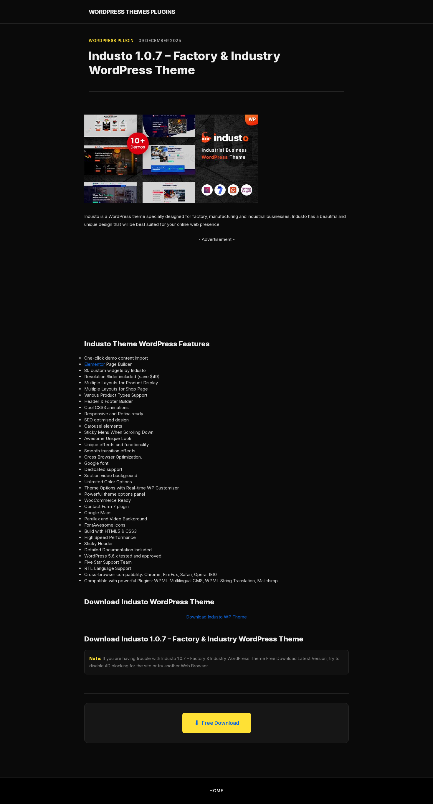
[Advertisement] (216, 284)
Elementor (94, 364)
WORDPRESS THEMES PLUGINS (132, 11)
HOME (216, 790)
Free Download (216, 723)
